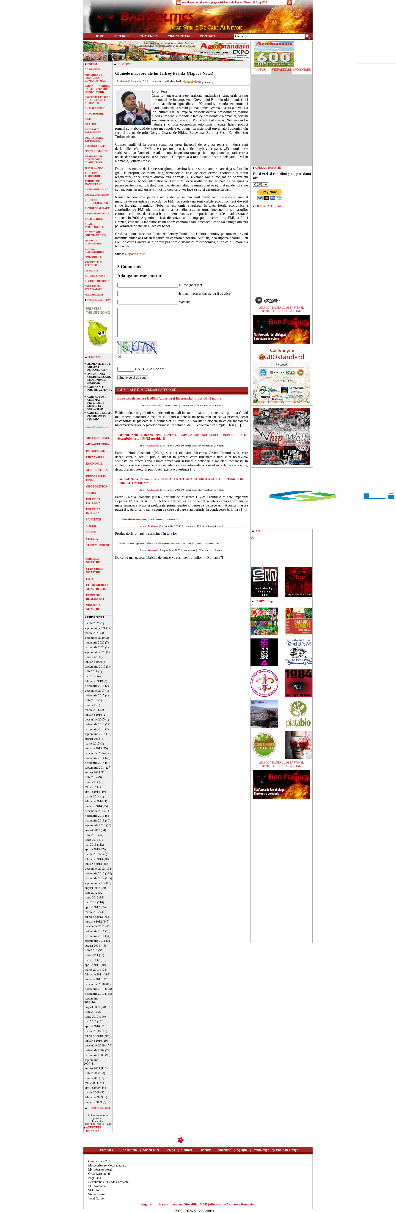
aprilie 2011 (92, 965)
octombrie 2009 (94, 1055)
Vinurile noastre (93, 607)
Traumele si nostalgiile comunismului (95, 159)
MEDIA (91, 493)
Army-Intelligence (94, 225)
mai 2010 (90, 1021)
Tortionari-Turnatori (93, 174)
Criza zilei (95, 457)
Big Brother (94, 218)
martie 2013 (92, 854)
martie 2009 (92, 1092)
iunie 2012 (91, 897)
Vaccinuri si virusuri (93, 264)
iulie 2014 (91, 777)
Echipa (170, 1150)
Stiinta (92, 538)
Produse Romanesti (95, 597)
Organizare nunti (99, 1173)
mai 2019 (90, 676)
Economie (94, 463)
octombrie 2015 (94, 729)
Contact (207, 36)
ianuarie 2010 (93, 1040)
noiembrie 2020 (94, 642)
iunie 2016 (91, 705)
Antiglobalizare (97, 208)
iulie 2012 (91, 892)
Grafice (90, 124)
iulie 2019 (91, 671)
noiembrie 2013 (94, 815)
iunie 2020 (91, 657)
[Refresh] (119, 358)
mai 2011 (90, 960)
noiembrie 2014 (94, 758)
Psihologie (95, 450)
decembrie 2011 (95, 926)
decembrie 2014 (95, 753)
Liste (88, 119)
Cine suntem (179, 36)
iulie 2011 (91, 950)
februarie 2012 (94, 916)
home (99, 36)
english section (99, 299)
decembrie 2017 (95, 690)
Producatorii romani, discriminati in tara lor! (149, 519)
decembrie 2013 (95, 811)
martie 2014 (92, 796)
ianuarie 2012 (93, 921)
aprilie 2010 (92, 1026)
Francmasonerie (97, 213)
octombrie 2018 (94, 685)
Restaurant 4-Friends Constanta (108, 1182)
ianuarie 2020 (93, 661)
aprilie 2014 (92, 791)
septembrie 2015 (95, 734)
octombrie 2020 (94, 647)
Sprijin (242, 1150)
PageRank (94, 1178)
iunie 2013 (91, 839)
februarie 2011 (94, 974)
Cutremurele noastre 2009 (97, 587)
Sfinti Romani (94, 167)
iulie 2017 (91, 700)
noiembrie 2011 (94, 931)
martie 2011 (92, 969)
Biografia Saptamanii (93, 131)
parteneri (149, 36)
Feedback (106, 1150)
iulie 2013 (91, 835)
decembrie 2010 (95, 984)
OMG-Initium (93, 257)
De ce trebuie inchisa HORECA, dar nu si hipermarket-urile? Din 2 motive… (171, 398)
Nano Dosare (94, 113)
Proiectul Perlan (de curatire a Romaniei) (97, 100)
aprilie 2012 (92, 907)
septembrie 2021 (95, 628)
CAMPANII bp (93, 69)
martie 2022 (92, 623)
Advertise (224, 1150)
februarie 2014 (94, 801)
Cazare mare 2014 (100, 1161)
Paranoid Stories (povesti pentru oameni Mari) (97, 89)
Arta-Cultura (97, 444)
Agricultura (97, 470)
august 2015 (92, 738)
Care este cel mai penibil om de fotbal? (100, 415)
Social (91, 526)
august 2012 (92, 888)
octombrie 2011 (94, 936)
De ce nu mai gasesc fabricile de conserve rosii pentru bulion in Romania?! (169, 543)
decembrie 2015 (95, 719)
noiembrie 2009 (94, 1050)
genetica (91, 270)
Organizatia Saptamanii (94, 139)
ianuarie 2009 (93, 1102)
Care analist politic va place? (99, 388)
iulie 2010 (91, 1011)
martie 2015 (92, 743)
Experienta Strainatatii (93, 288)
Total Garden (96, 1198)
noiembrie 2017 (94, 695)
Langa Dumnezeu (97, 194)
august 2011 (92, 945)
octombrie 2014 (94, 762)
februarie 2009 (94, 1097)
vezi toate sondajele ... (97, 426)
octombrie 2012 (94, 878)
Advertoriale (98, 438)
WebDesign (261, 1150)
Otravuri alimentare (93, 242)
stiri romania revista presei (234, 2)
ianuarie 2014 (93, 806)
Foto (90, 578)
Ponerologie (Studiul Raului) (96, 201)
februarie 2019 (94, 681)
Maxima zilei (94, 294)
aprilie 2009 (92, 1087)
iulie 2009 (91, 1073)
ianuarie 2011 (93, 979)
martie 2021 (92, 633)
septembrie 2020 (95, 652)
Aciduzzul (122, 81)
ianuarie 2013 (93, 863)
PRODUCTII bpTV (95, 146)
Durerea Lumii (95, 275)
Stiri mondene (98, 545)
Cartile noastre (93, 560)
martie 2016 (92, 710)
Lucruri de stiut (97, 281)
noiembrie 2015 (94, 724)
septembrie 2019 (95, 666)
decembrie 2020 (95, 637)
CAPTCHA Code (148, 369)
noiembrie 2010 (94, 989)
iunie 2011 (91, 955)
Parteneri (205, 1150)
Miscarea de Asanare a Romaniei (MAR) (96, 77)
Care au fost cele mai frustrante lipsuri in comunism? (96, 402)
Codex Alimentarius (94, 250)
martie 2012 (92, 912)
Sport (91, 532)
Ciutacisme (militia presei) (95, 234)
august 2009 (92, 1068)
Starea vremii (97, 1194)
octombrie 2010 (94, 993)
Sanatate (93, 519)
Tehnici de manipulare (93, 183)
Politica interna (93, 511)
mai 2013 (90, 844)
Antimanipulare (96, 189)
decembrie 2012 (95, 868)
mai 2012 (90, 902)
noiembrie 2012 (94, 873)
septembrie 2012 (95, 883)
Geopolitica (96, 486)
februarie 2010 (94, 1036)
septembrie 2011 (95, 940)
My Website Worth (100, 1169)
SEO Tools (95, 1190)
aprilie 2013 (92, 849)
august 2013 (92, 830)
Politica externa (93, 501)
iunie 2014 (91, 782)
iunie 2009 (91, 1078)
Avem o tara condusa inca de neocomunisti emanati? (99, 378)
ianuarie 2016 (93, 714)
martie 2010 (92, 1031)
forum (92, 64)
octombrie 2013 (94, 820)
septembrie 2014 (95, 767)
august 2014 (92, 772)
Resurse (121, 36)
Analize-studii (95, 108)
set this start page (206, 2)
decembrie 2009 (95, 1045)
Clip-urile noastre (94, 570)
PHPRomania (97, 1186)
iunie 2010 (91, 1016)
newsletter (188, 2)
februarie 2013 (94, 859)
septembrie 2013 (95, 825)
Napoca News (135, 254)
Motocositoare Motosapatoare (107, 1165)
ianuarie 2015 (93, 748)
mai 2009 (90, 1082)
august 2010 (92, 1007)
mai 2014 (90, 787)
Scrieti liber (151, 1150)
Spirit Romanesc (96, 151)
